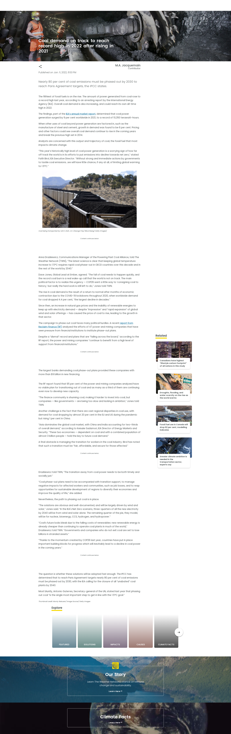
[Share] (40, 66)
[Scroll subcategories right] (179, 632)
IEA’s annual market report (81, 114)
